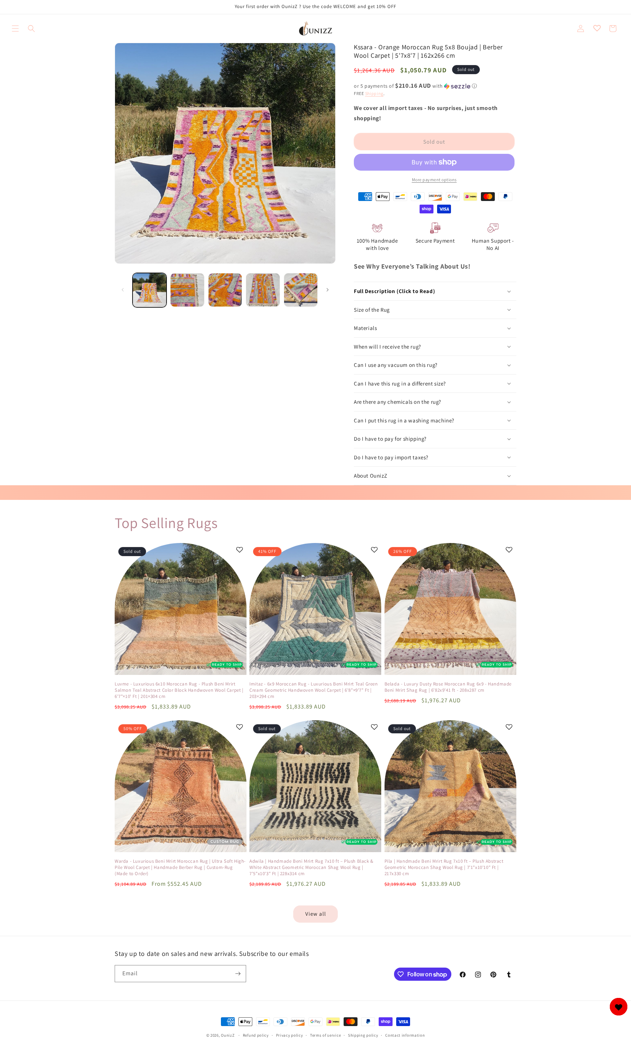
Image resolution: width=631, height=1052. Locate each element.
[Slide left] (123, 290)
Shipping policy (363, 1035)
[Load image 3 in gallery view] (225, 290)
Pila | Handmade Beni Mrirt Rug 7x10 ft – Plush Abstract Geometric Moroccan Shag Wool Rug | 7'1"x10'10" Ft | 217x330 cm (444, 867)
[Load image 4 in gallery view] (263, 290)
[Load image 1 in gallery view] (150, 290)
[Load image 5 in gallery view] (301, 290)
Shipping (374, 93)
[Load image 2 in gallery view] (187, 290)
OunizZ (227, 1035)
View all (315, 913)
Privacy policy (289, 1035)
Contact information (405, 1035)
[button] (15, 28)
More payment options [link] (434, 179)
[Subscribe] (238, 973)
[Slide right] (328, 290)
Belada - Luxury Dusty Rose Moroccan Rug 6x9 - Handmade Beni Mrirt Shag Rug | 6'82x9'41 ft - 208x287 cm (448, 687)
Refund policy (256, 1035)
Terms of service (325, 1035)
